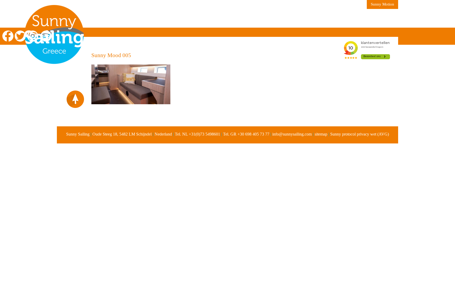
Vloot (226, 18)
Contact (325, 18)
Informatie (196, 18)
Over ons (162, 18)
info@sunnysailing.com (292, 134)
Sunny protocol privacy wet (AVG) (359, 134)
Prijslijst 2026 (261, 18)
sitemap (321, 134)
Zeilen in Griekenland (115, 18)
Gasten (296, 18)
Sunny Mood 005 (111, 55)
